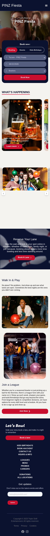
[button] (46, 5)
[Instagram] (27, 531)
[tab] (11, 50)
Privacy (24, 526)
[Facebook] (23, 531)
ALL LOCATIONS (25, 477)
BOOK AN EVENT (25, 448)
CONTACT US (25, 451)
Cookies (33, 526)
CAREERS (25, 469)
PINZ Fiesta (12, 5)
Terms (16, 526)
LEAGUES (25, 460)
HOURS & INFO (25, 454)
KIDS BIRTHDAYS (25, 445)
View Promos (25, 219)
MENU (25, 463)
